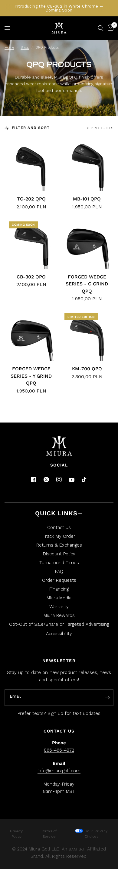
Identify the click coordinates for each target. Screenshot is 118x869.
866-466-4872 (59, 750)
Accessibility (59, 633)
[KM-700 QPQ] (87, 336)
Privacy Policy (16, 834)
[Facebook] (33, 479)
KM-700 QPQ (87, 369)
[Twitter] (46, 479)
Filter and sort (31, 128)
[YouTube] (71, 480)
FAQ (59, 571)
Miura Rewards (59, 615)
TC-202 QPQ (31, 199)
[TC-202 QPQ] (31, 166)
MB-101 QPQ (87, 199)
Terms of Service (49, 834)
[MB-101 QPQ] (87, 166)
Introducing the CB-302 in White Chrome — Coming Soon (59, 8)
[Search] (101, 28)
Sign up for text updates (74, 713)
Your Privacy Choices (96, 834)
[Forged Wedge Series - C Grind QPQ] (87, 244)
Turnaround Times (59, 562)
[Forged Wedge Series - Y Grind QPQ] (31, 336)
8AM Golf (77, 849)
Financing (59, 589)
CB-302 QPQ (31, 277)
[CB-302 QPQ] (31, 244)
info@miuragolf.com (59, 770)
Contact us (59, 527)
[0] (109, 28)
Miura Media (59, 598)
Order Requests (59, 580)
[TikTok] (84, 480)
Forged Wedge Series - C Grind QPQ (87, 284)
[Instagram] (59, 479)
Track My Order (59, 536)
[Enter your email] (107, 698)
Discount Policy (59, 554)
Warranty (59, 606)
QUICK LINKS (56, 513)
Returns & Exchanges (59, 545)
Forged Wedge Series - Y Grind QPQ (31, 376)
